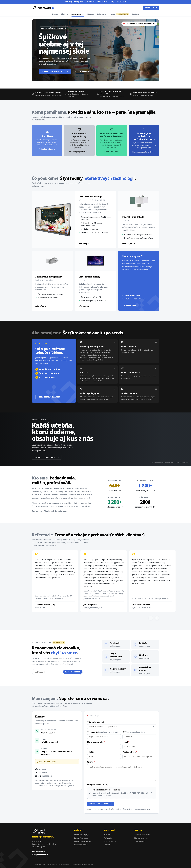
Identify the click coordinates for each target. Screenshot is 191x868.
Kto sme (90, 14)
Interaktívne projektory (82, 841)
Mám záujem (151, 8)
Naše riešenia (82, 72)
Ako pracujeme (78, 14)
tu (73, 785)
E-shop (119, 14)
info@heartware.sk (49, 742)
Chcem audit (130, 305)
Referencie (101, 14)
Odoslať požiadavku (99, 804)
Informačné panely (81, 845)
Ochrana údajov (139, 841)
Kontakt (135, 14)
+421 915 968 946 (132, 295)
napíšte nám (121, 2)
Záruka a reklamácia (141, 838)
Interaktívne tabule (81, 838)
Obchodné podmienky (142, 834)
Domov (55, 14)
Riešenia (64, 14)
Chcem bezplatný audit (53, 72)
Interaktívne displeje (81, 834)
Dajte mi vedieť (72, 672)
